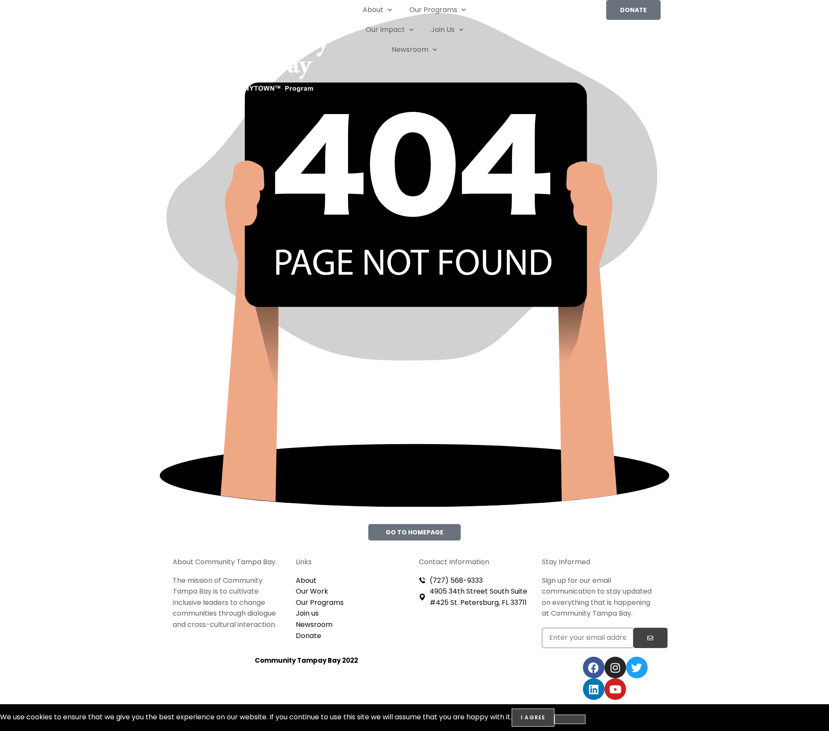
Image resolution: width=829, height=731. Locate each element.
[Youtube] (615, 689)
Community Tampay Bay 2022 (306, 660)
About (373, 10)
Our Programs (433, 10)
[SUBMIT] (650, 638)
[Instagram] (615, 667)
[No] (569, 719)
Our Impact (385, 30)
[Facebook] (593, 667)
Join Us (443, 30)
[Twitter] (637, 667)
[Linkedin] (593, 689)
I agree (533, 717)
